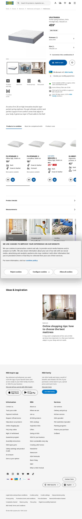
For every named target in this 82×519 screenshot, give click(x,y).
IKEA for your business (37, 437)
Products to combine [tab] (14, 126)
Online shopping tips (12, 426)
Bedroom (21, 8)
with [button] (63, 72)
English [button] (69, 485)
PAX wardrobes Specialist (62, 422)
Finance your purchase (61, 430)
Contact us (9, 407)
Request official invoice (13, 418)
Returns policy (24, 502)
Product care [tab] (50, 126)
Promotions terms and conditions (26, 498)
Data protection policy (58, 495)
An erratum (9, 455)
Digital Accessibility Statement (47, 502)
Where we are (34, 410)
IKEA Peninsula (35, 456)
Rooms (14, 8)
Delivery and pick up (60, 410)
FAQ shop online (11, 430)
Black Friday (34, 460)
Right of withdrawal (12, 433)
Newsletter (33, 449)
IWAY (31, 464)
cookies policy (32, 260)
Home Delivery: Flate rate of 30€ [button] (61, 87)
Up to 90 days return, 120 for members (62, 95)
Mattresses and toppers (33, 8)
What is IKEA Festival (37, 468)
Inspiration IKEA (35, 426)
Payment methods (12, 414)
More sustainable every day (39, 441)
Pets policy (33, 502)
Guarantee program (12, 437)
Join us (32, 414)
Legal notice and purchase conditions (17, 495)
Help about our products (14, 422)
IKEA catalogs (34, 422)
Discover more (47, 387)
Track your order (11, 410)
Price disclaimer (42, 498)
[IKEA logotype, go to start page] (10, 3)
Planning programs (60, 426)
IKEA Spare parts (11, 445)
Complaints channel (11, 502)
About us (33, 407)
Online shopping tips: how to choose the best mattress (58, 329)
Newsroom (33, 452)
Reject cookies (16, 272)
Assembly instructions (13, 441)
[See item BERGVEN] (57, 144)
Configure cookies (40, 272)
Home (7, 8)
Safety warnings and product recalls (15, 450)
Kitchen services (59, 414)
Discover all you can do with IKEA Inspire (19, 387)
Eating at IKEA (34, 433)
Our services (58, 407)
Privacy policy (10, 498)
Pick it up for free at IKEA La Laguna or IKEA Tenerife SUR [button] (63, 91)
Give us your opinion (12, 458)
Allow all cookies (66, 272)
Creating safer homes (37, 445)
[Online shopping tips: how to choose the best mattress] (59, 307)
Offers (32, 430)
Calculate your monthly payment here (63, 76)
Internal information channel (57, 498)
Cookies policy (34, 495)
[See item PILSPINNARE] (15, 144)
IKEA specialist (58, 418)
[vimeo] (23, 474)
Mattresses (46, 8)
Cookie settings (45, 495)
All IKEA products (35, 418)
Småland (57, 433)
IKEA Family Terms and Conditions (15, 505)
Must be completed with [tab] (33, 126)
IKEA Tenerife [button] (51, 485)
